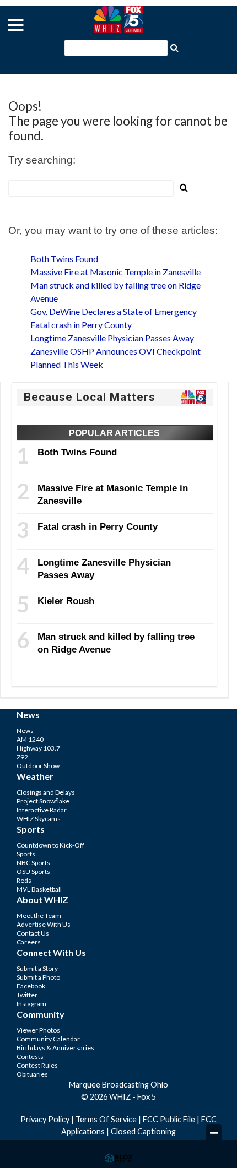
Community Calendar (48, 1039)
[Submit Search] (174, 47)
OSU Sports (33, 871)
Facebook (31, 986)
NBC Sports (33, 863)
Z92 (22, 757)
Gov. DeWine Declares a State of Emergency (113, 311)
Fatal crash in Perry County (81, 324)
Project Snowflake (43, 801)
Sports (26, 854)
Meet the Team (39, 915)
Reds (24, 880)
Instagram (31, 1003)
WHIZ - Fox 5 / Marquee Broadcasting (118, 19)
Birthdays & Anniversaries (55, 1048)
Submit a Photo (38, 977)
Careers (29, 942)
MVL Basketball (39, 889)
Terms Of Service (106, 1119)
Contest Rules (37, 1065)
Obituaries (32, 1074)
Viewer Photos (38, 1030)
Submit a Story (37, 968)
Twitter (27, 995)
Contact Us (33, 933)
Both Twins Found (64, 258)
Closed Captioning (143, 1131)
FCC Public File (169, 1119)
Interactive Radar (42, 810)
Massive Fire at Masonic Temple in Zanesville (115, 272)
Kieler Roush (65, 600)
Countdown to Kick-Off (50, 845)
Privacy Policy (44, 1119)
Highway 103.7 (38, 748)
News (25, 730)
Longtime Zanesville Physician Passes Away (112, 338)
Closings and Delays (46, 792)
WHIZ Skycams (39, 818)
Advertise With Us (44, 924)
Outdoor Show (38, 766)
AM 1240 (30, 739)
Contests (30, 1056)
